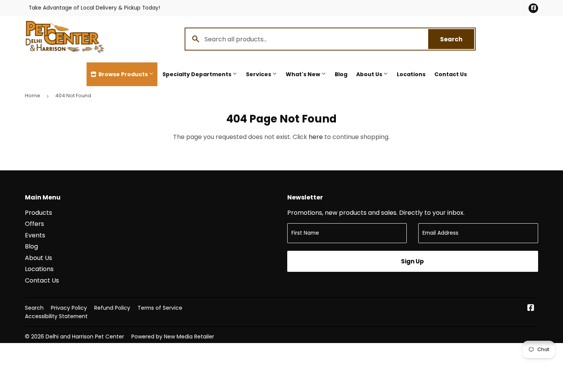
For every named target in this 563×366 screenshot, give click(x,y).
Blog (341, 74)
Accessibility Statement (56, 316)
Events (35, 235)
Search (457, 39)
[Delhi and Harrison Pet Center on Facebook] (530, 308)
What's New (303, 74)
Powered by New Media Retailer (172, 336)
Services (259, 74)
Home (32, 95)
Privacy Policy (69, 308)
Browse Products (123, 74)
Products (38, 212)
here (316, 136)
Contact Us (450, 74)
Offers (34, 223)
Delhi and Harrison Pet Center (85, 336)
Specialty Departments (197, 74)
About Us (369, 74)
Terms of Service (159, 308)
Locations (411, 74)
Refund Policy (112, 308)
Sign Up (412, 261)
